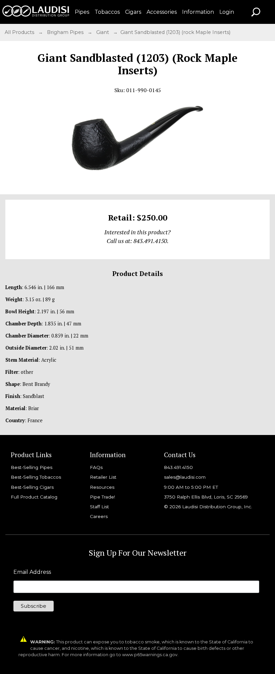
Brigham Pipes (66, 32)
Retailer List (103, 477)
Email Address (32, 572)
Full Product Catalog (34, 497)
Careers (99, 516)
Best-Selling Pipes (31, 467)
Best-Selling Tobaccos (36, 477)
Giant (103, 32)
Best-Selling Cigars (32, 487)
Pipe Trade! (102, 497)
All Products (20, 32)
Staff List (99, 506)
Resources (102, 487)
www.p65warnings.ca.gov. (150, 654)
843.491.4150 (178, 467)
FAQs (96, 467)
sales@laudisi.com (185, 477)
